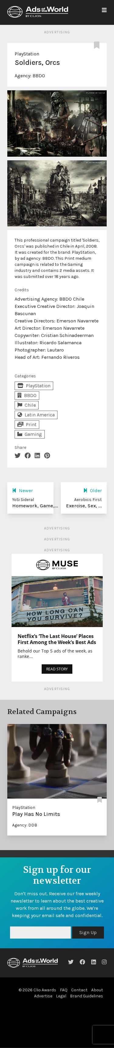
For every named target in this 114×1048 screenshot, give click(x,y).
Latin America (40, 415)
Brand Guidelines (86, 996)
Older (96, 490)
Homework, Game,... (35, 506)
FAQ (63, 990)
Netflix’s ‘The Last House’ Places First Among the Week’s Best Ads (57, 639)
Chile (30, 405)
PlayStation (27, 54)
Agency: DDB (24, 825)
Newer (26, 490)
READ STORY (57, 669)
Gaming (33, 434)
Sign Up (88, 932)
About (97, 990)
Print (31, 424)
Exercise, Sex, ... (84, 506)
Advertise (43, 996)
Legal (61, 996)
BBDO (39, 75)
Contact (79, 990)
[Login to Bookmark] (98, 45)
